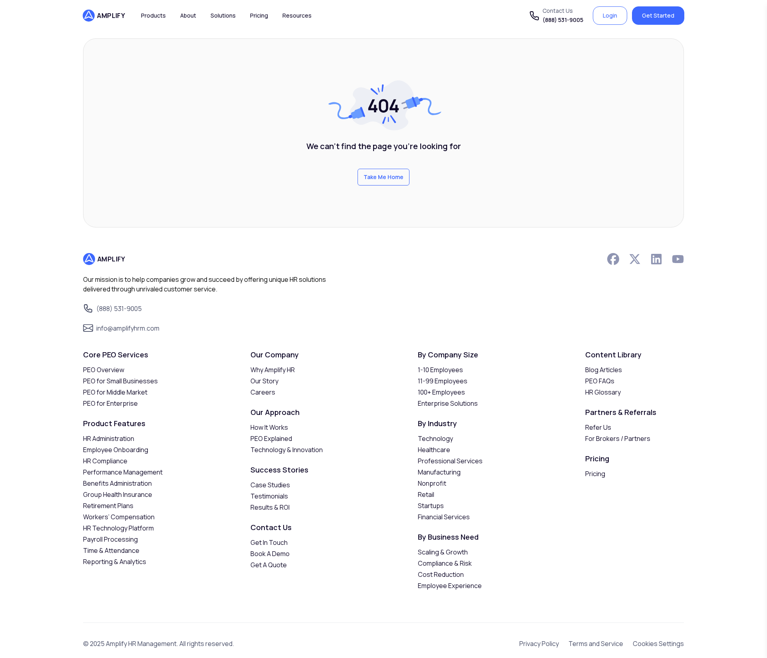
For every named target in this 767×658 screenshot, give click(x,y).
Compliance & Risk (445, 563)
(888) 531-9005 (562, 20)
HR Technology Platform (118, 528)
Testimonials (269, 496)
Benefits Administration (117, 483)
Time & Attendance (111, 550)
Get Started (658, 15)
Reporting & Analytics (114, 561)
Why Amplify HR (272, 369)
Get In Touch (269, 542)
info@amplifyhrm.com (127, 328)
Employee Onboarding (115, 449)
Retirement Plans (108, 505)
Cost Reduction (441, 574)
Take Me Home (383, 177)
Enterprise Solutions (448, 403)
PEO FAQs (599, 381)
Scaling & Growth (443, 552)
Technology (435, 438)
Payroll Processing (110, 539)
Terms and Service (595, 643)
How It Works (269, 427)
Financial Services (444, 516)
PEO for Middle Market (115, 392)
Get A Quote (268, 564)
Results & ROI (270, 507)
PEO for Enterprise (110, 403)
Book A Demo (270, 553)
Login (610, 15)
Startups (431, 505)
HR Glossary (603, 392)
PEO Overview (103, 369)
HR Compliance (105, 461)
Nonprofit (432, 483)
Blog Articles (603, 369)
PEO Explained (271, 438)
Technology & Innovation (286, 449)
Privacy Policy (539, 643)
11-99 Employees (442, 381)
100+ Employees (441, 392)
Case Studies (270, 485)
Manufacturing (439, 472)
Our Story (264, 381)
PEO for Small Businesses (120, 381)
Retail (426, 494)
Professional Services (450, 461)
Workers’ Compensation (119, 516)
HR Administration (108, 438)
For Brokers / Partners (617, 438)
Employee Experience (450, 585)
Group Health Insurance (117, 494)
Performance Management (123, 472)
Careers (262, 392)
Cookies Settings (658, 643)
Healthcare (434, 449)
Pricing (595, 473)
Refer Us (598, 427)
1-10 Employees (440, 369)
